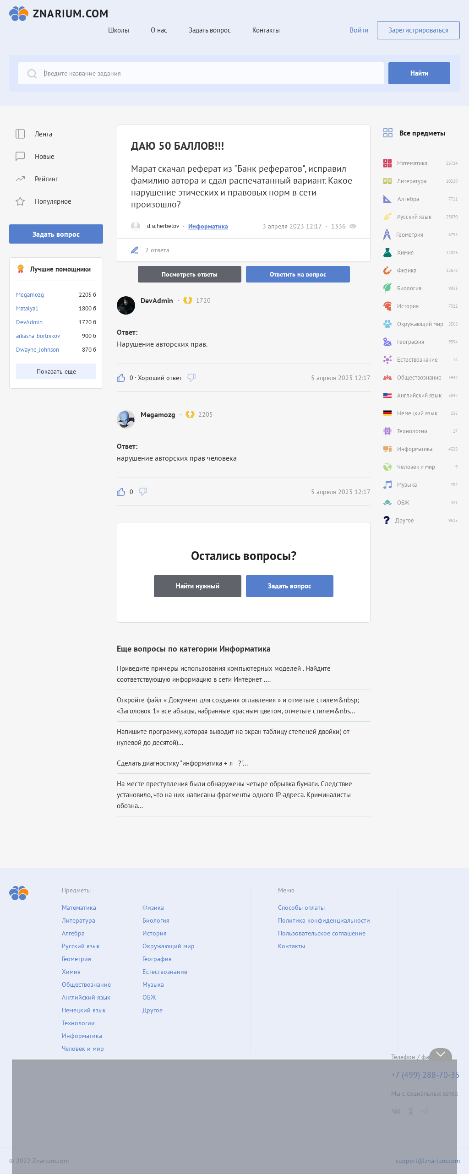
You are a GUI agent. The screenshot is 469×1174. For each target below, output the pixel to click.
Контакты (266, 30)
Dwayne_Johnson (37, 349)
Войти (359, 29)
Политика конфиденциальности (324, 920)
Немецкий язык (84, 1010)
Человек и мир (83, 1048)
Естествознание (164, 971)
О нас (159, 30)
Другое (152, 1010)
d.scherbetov (163, 226)
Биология (155, 920)
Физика (153, 907)
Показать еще (56, 371)
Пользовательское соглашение (321, 933)
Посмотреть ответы (190, 274)
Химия (71, 971)
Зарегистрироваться (418, 30)
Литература (78, 920)
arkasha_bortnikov (38, 336)
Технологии (78, 1023)
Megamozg (30, 295)
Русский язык (81, 946)
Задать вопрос (56, 234)
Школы (118, 30)
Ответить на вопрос (298, 274)
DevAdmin (29, 322)
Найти (419, 73)
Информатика (208, 226)
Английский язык (86, 997)
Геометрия (76, 959)
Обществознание (86, 984)
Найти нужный (197, 586)
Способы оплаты (301, 907)
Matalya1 (27, 308)
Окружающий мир (168, 946)
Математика (79, 907)
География (157, 959)
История (154, 933)
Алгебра (73, 933)
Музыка (153, 984)
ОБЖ (149, 997)
